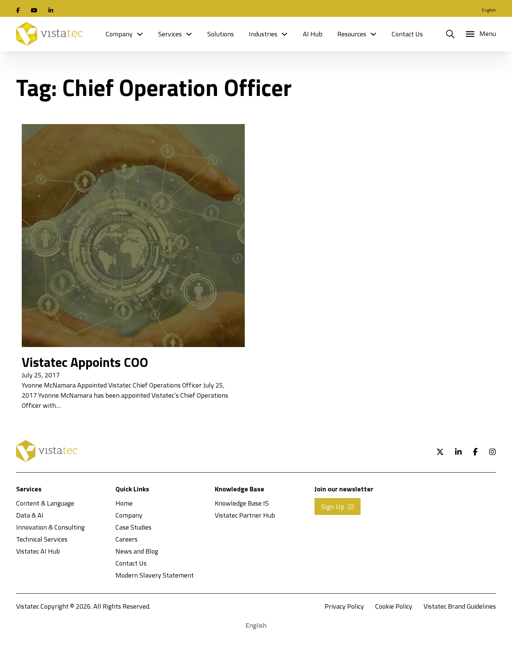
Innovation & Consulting (50, 527)
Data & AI (29, 515)
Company (119, 34)
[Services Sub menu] (189, 34)
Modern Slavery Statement (154, 575)
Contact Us (407, 34)
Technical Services (41, 539)
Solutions (220, 34)
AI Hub (312, 34)
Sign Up (333, 506)
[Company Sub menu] (139, 34)
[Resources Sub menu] (373, 34)
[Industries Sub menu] (284, 34)
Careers (126, 539)
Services (170, 34)
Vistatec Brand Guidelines (460, 606)
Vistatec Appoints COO (85, 362)
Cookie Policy (393, 606)
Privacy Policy (344, 606)
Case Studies (133, 527)
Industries (263, 34)
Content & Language (45, 503)
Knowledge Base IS (242, 503)
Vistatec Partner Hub (245, 515)
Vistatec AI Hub (38, 551)
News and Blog (136, 551)
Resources (351, 34)
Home (124, 503)
